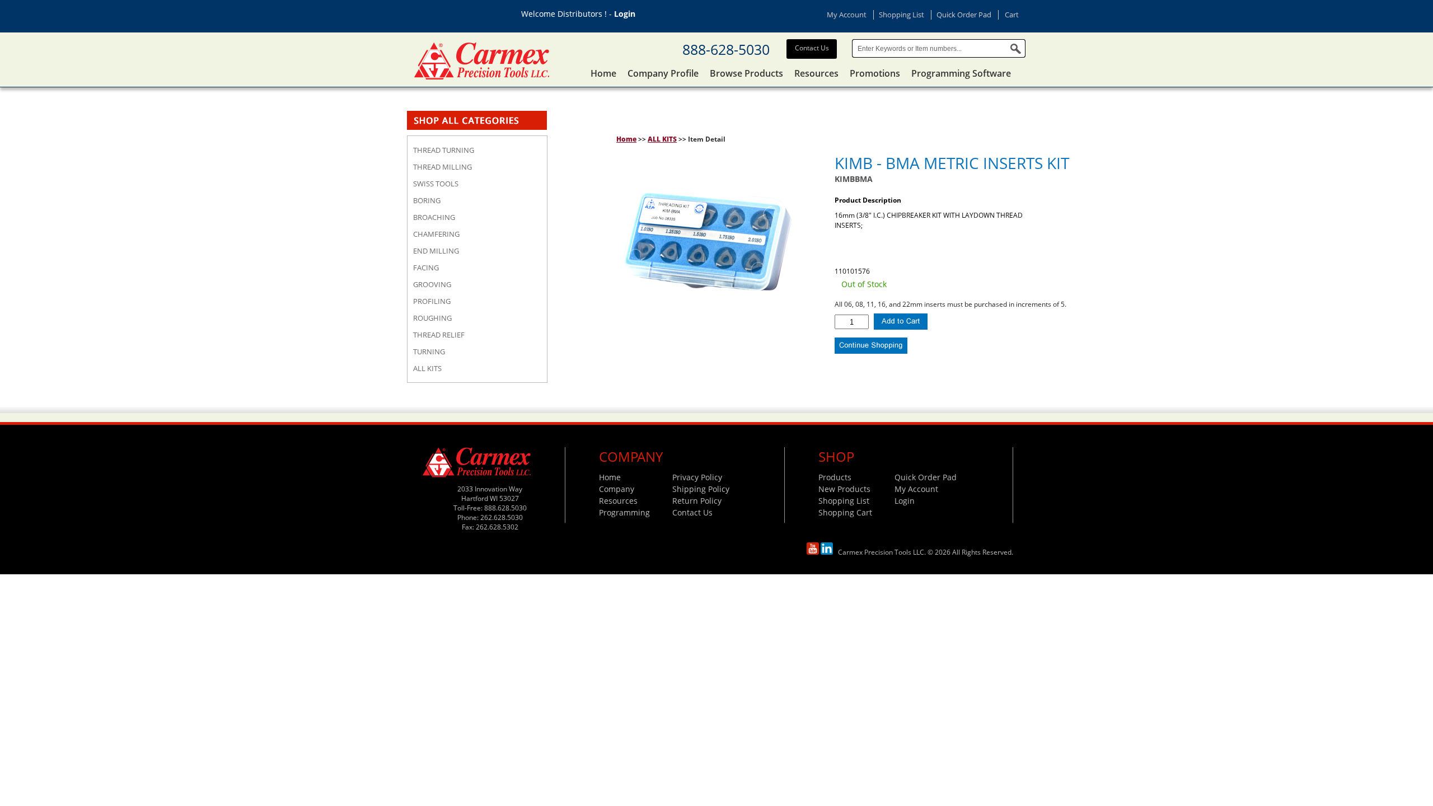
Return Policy (697, 500)
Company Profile (663, 73)
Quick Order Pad (963, 15)
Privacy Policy (697, 477)
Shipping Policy (700, 489)
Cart (1012, 15)
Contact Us (812, 48)
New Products (844, 489)
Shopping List (901, 15)
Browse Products (746, 73)
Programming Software (961, 73)
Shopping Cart (845, 512)
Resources (816, 73)
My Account (847, 15)
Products (834, 477)
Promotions (875, 73)
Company (616, 489)
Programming (624, 512)
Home (603, 73)
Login (624, 13)
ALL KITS (662, 139)
